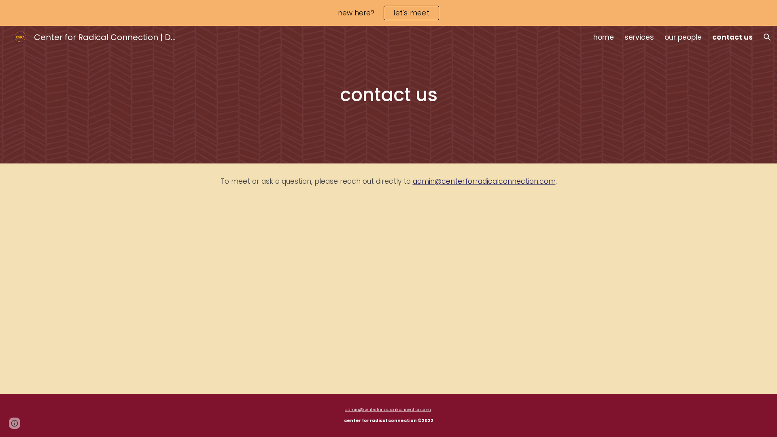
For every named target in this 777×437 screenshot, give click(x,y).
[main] (388, 95)
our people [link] (683, 37)
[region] (388, 13)
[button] (767, 37)
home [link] (603, 37)
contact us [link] (732, 37)
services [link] (639, 37)
